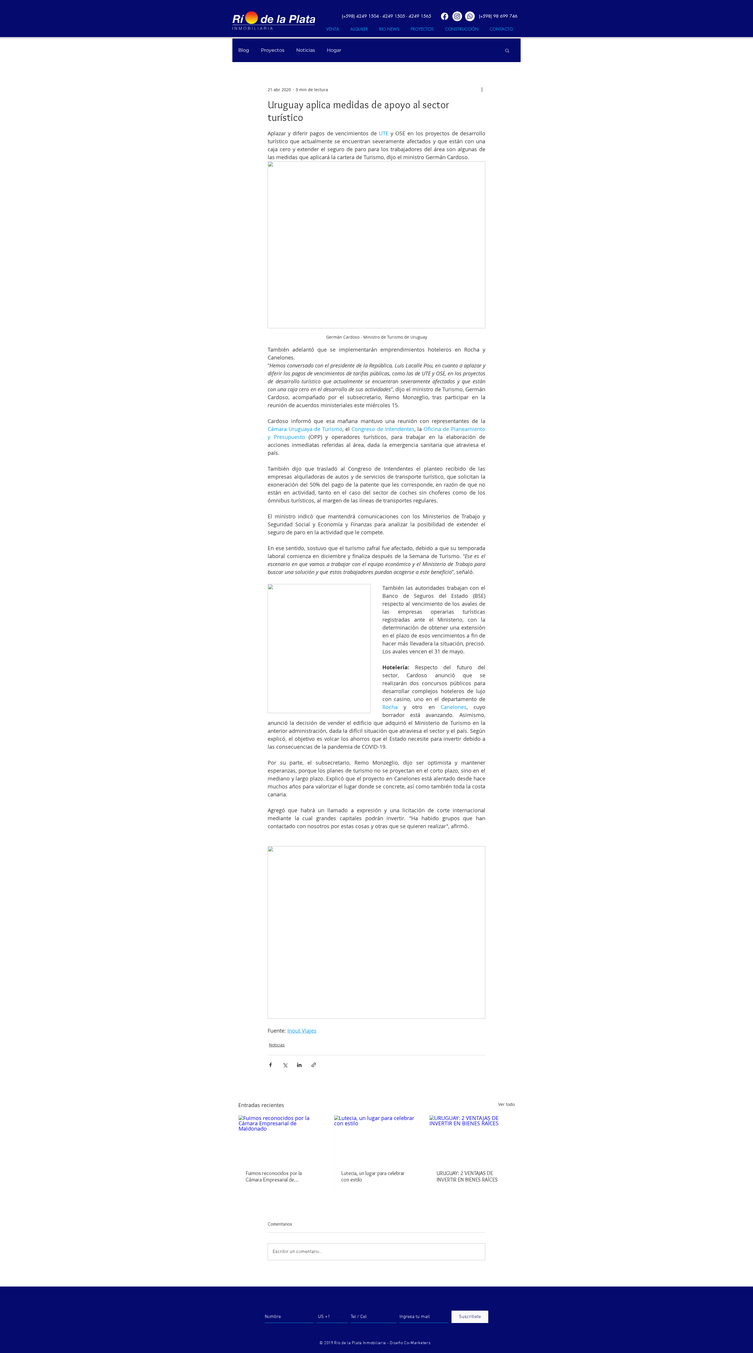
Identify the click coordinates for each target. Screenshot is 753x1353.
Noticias (305, 50)
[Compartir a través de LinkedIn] (299, 1065)
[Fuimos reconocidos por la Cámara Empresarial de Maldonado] (281, 1139)
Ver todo (506, 1104)
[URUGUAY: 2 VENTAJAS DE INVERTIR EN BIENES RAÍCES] (471, 1139)
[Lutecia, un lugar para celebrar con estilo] (376, 1139)
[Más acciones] (481, 89)
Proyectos (272, 50)
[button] (507, 50)
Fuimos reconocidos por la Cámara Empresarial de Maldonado (274, 1176)
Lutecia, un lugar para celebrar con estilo (373, 1176)
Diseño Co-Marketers (410, 1343)
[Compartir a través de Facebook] (270, 1065)
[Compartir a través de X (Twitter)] (285, 1065)
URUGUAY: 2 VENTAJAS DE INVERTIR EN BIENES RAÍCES (467, 1176)
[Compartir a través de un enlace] (313, 1065)
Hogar (334, 50)
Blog (243, 50)
